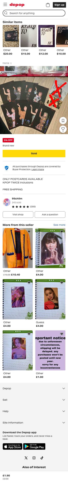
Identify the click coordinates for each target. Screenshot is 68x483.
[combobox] (34, 13)
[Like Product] (15, 28)
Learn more (38, 169)
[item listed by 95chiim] (18, 248)
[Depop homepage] (17, 5)
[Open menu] (5, 4)
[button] (38, 207)
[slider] (34, 100)
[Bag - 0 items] (47, 5)
